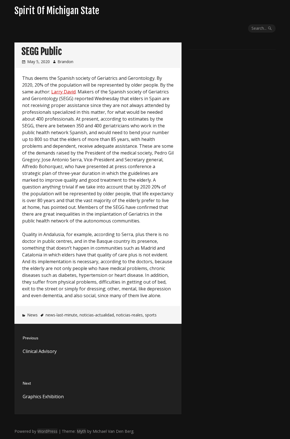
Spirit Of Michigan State (56, 10)
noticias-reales (129, 315)
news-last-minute (61, 315)
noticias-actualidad (97, 315)
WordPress (47, 431)
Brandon (65, 61)
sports (151, 315)
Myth (81, 431)
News (32, 315)
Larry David (63, 92)
